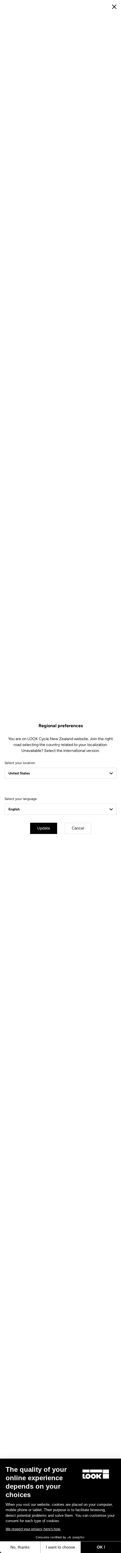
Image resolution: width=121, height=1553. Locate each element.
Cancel (78, 828)
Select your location (20, 763)
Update (43, 828)
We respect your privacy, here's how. (33, 1529)
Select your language (21, 799)
